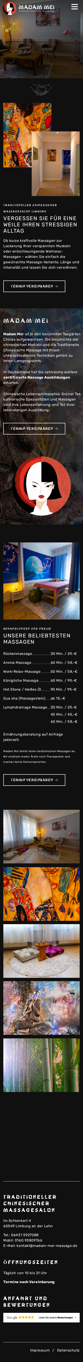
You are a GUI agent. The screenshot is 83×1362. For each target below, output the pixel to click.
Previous (66, 72)
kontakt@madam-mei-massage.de (47, 1246)
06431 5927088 (25, 1235)
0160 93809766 (28, 1240)
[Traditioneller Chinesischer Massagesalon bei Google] (41, 1317)
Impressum (40, 1350)
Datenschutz (68, 1350)
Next (73, 72)
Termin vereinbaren (32, 286)
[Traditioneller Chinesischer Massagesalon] (29, 8)
